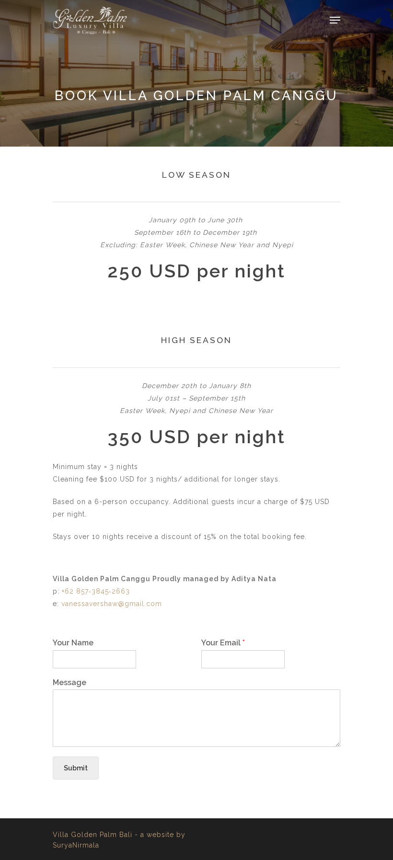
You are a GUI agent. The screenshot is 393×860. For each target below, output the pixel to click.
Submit (76, 768)
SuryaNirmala (76, 845)
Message (69, 682)
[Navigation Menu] (335, 20)
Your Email (223, 642)
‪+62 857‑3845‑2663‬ (96, 591)
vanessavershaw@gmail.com (111, 604)
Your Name (73, 642)
